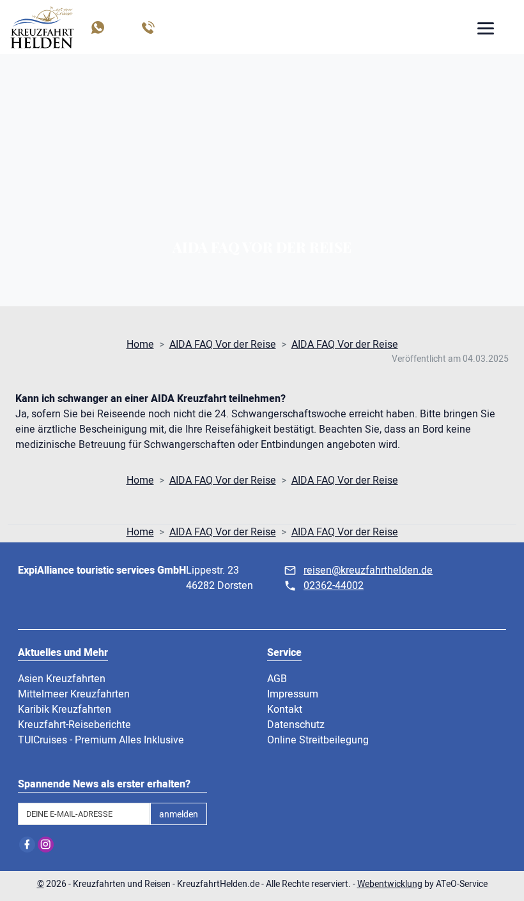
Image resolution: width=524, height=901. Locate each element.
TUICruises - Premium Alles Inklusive (101, 740)
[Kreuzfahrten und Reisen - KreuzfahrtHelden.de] (42, 27)
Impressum (292, 694)
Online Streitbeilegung (318, 740)
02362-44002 (334, 585)
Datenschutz (296, 725)
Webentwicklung (389, 884)
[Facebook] (27, 845)
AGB (277, 679)
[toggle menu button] (485, 30)
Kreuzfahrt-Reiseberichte (74, 725)
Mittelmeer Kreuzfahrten (74, 694)
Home (140, 344)
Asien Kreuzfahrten (61, 679)
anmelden (178, 814)
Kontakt (284, 709)
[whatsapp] (97, 27)
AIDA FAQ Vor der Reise (222, 344)
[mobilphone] (147, 27)
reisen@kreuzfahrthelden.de (368, 570)
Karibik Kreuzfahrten (64, 709)
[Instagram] (46, 845)
